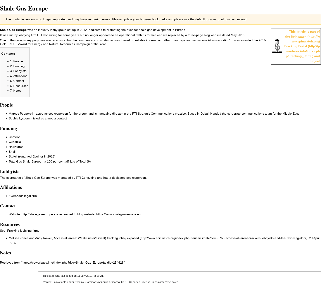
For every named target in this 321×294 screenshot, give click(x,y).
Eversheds (16, 196)
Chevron (15, 137)
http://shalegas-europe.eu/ (40, 214)
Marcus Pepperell (21, 113)
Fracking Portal (295, 46)
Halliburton (16, 147)
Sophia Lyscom (19, 118)
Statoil (13, 156)
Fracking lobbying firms (23, 230)
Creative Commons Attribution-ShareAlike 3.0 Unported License (112, 282)
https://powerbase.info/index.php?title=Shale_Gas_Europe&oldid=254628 (73, 262)
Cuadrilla (15, 142)
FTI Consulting (47, 35)
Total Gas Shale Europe (25, 161)
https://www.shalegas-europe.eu (118, 214)
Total (82, 161)
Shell (12, 151)
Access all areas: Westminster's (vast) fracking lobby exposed (96, 238)
